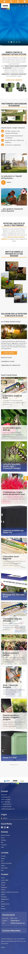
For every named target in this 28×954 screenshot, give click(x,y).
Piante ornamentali (6, 863)
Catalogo (3, 840)
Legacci (3, 894)
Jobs (2, 842)
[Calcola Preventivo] (4, 1)
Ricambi (3, 908)
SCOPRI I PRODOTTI (9, 353)
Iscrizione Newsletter (11, 930)
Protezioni (4, 897)
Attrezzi (3, 889)
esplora (9, 182)
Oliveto (3, 858)
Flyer (2, 870)
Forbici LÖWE (4, 880)
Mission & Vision (5, 835)
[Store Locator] (18, 1)
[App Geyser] (11, 1)
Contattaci (4, 845)
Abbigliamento (5, 899)
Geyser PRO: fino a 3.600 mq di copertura (14, 140)
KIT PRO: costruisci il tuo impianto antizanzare (12, 131)
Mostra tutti (14, 765)
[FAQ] (24, 1)
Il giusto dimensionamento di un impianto (14, 136)
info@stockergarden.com (8, 809)
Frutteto (3, 856)
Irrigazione (4, 887)
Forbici (3, 878)
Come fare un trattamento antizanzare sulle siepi (13, 145)
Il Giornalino (4, 868)
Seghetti (3, 882)
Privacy (3, 947)
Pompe (3, 885)
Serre (2, 901)
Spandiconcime (5, 904)
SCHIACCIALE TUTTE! (14, 32)
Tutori (2, 906)
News (2, 847)
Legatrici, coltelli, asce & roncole (9, 892)
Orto (2, 861)
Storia (2, 837)
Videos (3, 865)
